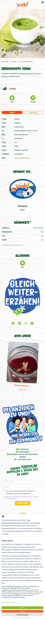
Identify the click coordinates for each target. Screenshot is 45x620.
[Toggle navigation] (42, 2)
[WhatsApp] (25, 323)
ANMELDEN (22, 503)
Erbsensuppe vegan (26, 61)
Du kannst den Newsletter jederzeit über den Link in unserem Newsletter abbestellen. (21, 497)
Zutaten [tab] (12, 112)
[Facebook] (13, 323)
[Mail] (32, 323)
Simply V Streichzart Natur (22, 158)
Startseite (5, 61)
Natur (22, 208)
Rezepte (14, 61)
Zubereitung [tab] (33, 112)
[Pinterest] (19, 323)
